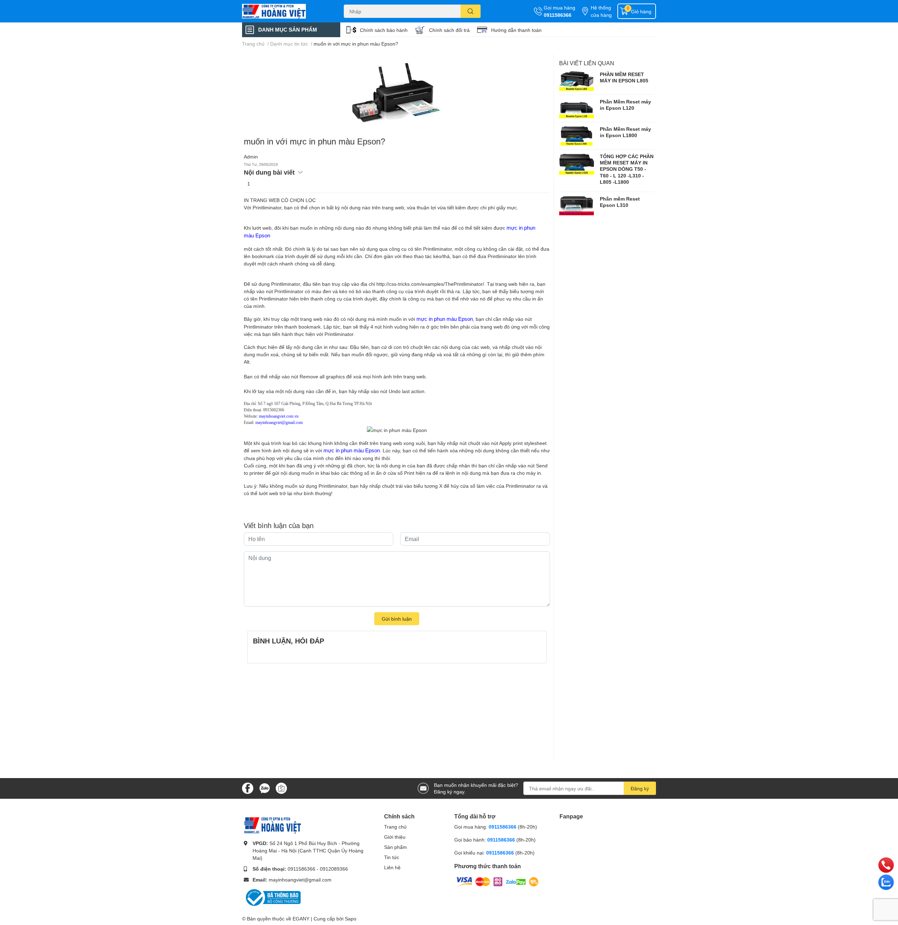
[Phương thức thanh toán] (497, 881)
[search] (471, 11)
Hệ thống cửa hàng (601, 11)
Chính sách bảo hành (384, 30)
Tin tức (391, 857)
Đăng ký (640, 788)
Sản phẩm (395, 847)
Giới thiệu (395, 837)
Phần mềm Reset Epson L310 (620, 202)
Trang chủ (395, 827)
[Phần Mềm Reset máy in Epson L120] (576, 108)
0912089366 (334, 869)
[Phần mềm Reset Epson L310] (576, 205)
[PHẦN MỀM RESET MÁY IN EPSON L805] (576, 81)
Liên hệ (392, 867)
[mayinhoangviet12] (285, 11)
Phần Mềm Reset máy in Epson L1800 (625, 132)
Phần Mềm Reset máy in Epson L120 (625, 105)
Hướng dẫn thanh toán (516, 30)
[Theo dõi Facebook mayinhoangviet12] (247, 788)
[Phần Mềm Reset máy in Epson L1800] (576, 136)
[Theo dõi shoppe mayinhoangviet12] (281, 788)
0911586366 (557, 15)
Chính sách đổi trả (449, 30)
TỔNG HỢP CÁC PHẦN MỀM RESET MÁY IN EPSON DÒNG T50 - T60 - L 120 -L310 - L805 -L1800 (627, 169)
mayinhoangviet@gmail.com (300, 880)
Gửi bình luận (397, 619)
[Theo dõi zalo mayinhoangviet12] (264, 788)
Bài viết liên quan (586, 63)
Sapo (350, 918)
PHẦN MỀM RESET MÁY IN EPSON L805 (624, 77)
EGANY (301, 918)
